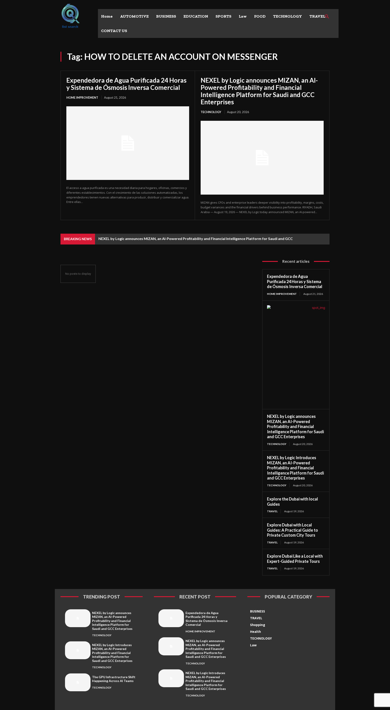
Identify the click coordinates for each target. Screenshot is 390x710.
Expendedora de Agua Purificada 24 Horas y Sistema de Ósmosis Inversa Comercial (126, 83)
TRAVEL (272, 511)
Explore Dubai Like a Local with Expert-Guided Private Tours (295, 559)
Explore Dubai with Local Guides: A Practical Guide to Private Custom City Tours (292, 530)
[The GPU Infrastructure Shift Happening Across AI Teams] (78, 682)
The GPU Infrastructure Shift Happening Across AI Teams (113, 679)
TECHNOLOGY (211, 112)
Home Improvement (82, 97)
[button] (327, 16)
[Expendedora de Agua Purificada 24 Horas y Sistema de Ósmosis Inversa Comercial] (127, 143)
